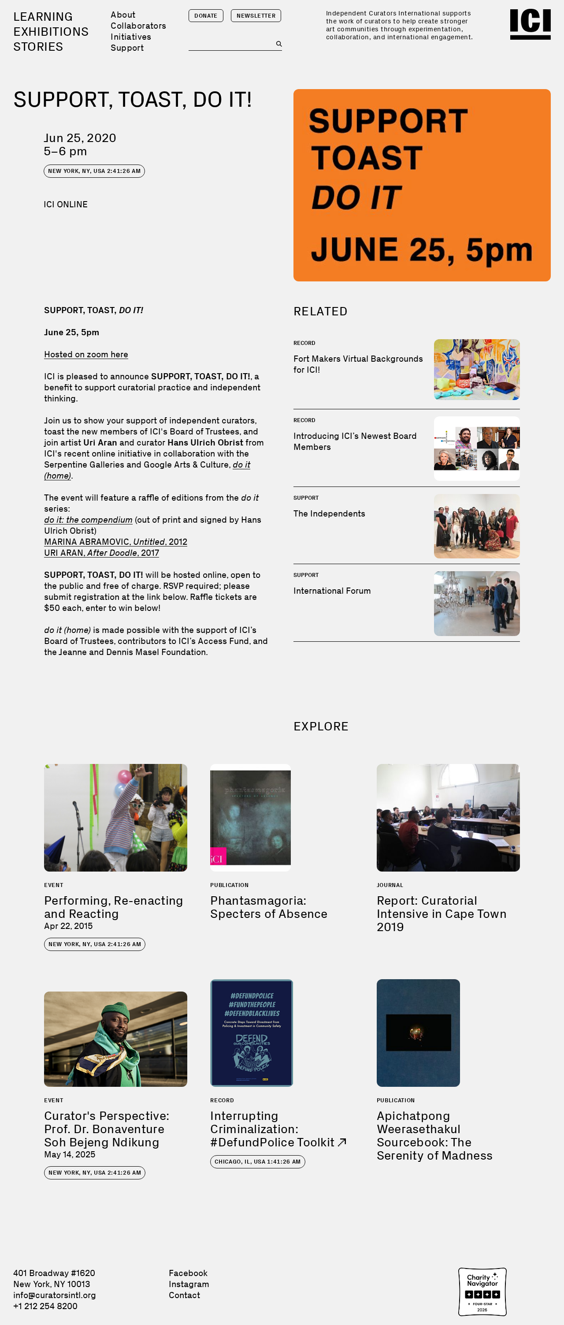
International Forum (332, 590)
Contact (184, 1295)
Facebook (188, 1273)
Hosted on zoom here (86, 354)
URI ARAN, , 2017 (101, 552)
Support (127, 47)
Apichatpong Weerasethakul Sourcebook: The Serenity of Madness (435, 1135)
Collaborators (138, 25)
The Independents (329, 513)
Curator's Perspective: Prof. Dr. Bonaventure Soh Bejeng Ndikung (106, 1128)
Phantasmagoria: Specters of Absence (268, 907)
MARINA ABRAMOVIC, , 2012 (115, 541)
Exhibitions (51, 31)
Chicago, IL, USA (258, 1161)
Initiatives (131, 36)
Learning (43, 16)
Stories (38, 46)
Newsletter (256, 15)
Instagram (189, 1284)
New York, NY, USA (94, 171)
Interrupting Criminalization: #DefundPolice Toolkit (274, 1128)
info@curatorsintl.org (54, 1295)
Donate (206, 15)
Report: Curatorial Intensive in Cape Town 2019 (442, 913)
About (123, 14)
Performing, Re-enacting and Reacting (113, 907)
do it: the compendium (88, 519)
